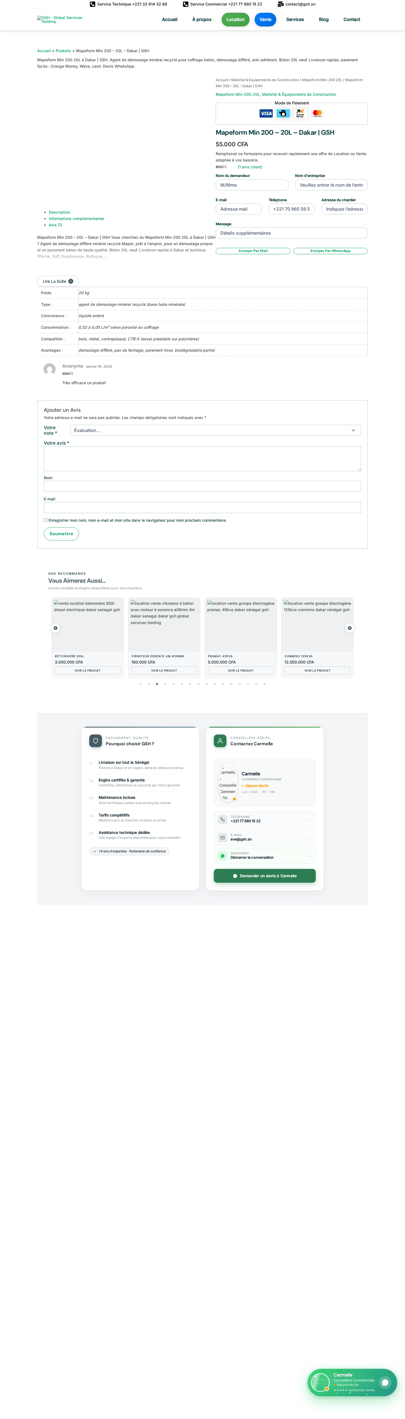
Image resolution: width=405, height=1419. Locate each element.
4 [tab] (165, 684)
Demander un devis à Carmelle (268, 876)
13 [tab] (239, 684)
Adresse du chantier (339, 200)
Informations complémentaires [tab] (76, 218)
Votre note (50, 430)
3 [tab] (157, 684)
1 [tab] (140, 684)
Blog (324, 19)
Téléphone (278, 200)
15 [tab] (256, 684)
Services (295, 19)
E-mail (221, 200)
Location (235, 19)
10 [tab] (215, 684)
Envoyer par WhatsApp (330, 250)
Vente (265, 19)
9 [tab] (206, 684)
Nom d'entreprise (310, 175)
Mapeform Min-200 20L (322, 80)
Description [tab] (59, 212)
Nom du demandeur (233, 175)
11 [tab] (223, 684)
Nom (48, 477)
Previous (55, 628)
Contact (352, 19)
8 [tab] (198, 684)
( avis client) (250, 167)
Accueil (169, 19)
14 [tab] (248, 684)
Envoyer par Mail (253, 250)
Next (350, 628)
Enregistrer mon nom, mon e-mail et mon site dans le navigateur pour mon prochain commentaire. (137, 520)
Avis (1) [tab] (55, 224)
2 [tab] (149, 684)
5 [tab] (173, 684)
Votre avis (56, 443)
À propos (202, 19)
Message (223, 224)
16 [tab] (264, 684)
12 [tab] (231, 684)
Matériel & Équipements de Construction (265, 80)
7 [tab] (190, 684)
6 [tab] (182, 684)
